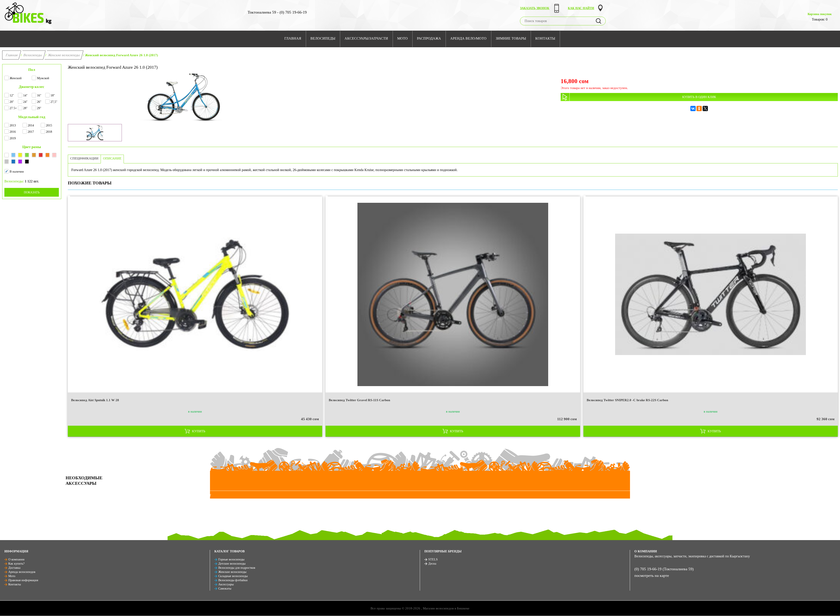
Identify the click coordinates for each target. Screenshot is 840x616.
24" (25, 101)
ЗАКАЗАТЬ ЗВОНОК (534, 8)
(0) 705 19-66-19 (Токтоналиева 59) (664, 569)
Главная (11, 55)
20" (12, 101)
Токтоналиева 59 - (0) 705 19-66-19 (277, 12)
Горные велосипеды (231, 559)
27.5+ (13, 108)
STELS (433, 559)
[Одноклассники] (699, 108)
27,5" (54, 101)
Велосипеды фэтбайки (233, 580)
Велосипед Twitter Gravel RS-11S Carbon (359, 400)
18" (53, 95)
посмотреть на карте (651, 575)
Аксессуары (226, 584)
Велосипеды (33, 55)
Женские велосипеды (63, 55)
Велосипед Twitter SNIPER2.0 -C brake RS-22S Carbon (627, 400)
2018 (49, 131)
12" (12, 95)
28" (25, 108)
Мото (11, 576)
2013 (13, 125)
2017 (31, 131)
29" (39, 108)
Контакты (14, 584)
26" (39, 101)
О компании (16, 559)
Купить (198, 431)
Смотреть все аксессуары (89, 495)
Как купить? (16, 563)
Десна (432, 563)
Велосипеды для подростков (236, 567)
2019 (13, 138)
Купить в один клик (699, 97)
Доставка (14, 567)
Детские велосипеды (231, 563)
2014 (31, 125)
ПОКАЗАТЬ (32, 192)
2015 (49, 125)
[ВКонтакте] (693, 108)
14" (25, 95)
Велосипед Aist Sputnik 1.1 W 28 (95, 400)
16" (39, 95)
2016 (13, 131)
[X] (705, 108)
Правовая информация (23, 580)
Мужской (43, 78)
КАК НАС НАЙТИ (581, 8)
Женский (16, 78)
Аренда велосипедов (21, 572)
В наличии (17, 171)
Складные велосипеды (233, 576)
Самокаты (224, 588)
